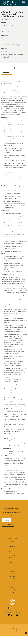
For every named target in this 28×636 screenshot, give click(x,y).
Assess (12, 541)
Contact (13, 590)
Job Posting (6, 72)
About (12, 587)
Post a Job (12, 574)
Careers (13, 578)
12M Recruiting (13, 562)
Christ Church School (6, 19)
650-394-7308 (9, 524)
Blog (12, 560)
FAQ (13, 592)
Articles (13, 555)
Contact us (6, 520)
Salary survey (12, 557)
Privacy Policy (16, 630)
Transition (12, 546)
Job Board (12, 571)
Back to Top (22, 633)
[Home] (10, 3)
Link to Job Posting (8, 68)
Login (12, 595)
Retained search (12, 544)
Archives (12, 576)
